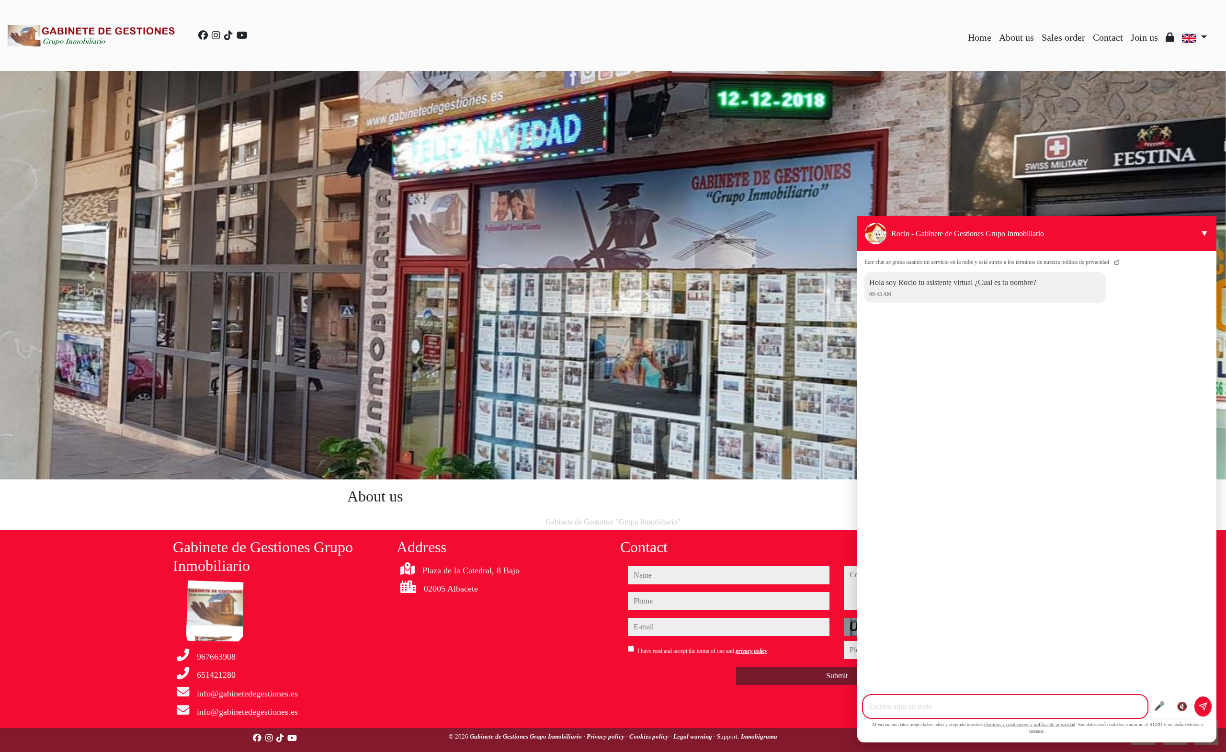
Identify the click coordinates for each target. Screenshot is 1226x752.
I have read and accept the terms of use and (702, 651)
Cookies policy (649, 736)
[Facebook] (203, 35)
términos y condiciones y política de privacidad (1029, 724)
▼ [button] (1204, 233)
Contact (1108, 37)
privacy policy (751, 651)
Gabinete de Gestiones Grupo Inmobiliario (526, 736)
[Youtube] (242, 35)
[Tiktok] (228, 35)
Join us (1144, 37)
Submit (837, 676)
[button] (92, 275)
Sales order (1063, 37)
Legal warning (693, 736)
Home (979, 37)
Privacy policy (606, 736)
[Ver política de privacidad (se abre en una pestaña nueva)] (1116, 262)
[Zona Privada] (1170, 37)
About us (1016, 37)
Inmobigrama (759, 736)
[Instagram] (216, 35)
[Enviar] (1203, 706)
